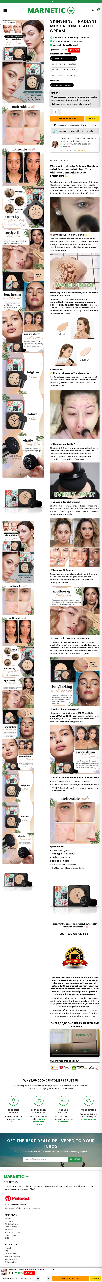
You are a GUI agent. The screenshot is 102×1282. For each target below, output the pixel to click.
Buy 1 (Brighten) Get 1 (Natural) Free (63, 64)
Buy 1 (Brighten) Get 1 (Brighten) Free (63, 70)
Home (8, 1218)
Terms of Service (13, 1256)
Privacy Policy (11, 1253)
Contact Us (10, 1235)
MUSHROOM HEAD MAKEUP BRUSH (61, 85)
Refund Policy (11, 1259)
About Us (9, 1229)
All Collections (11, 1224)
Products (9, 1221)
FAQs (7, 1251)
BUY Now (92, 119)
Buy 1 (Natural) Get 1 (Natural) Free (63, 75)
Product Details (59, 160)
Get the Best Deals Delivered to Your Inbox (51, 1143)
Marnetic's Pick (8, 23)
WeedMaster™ (12, 1226)
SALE (7, 1238)
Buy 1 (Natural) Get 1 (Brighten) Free (63, 58)
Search (8, 1248)
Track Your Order (12, 1232)
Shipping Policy (12, 1262)
